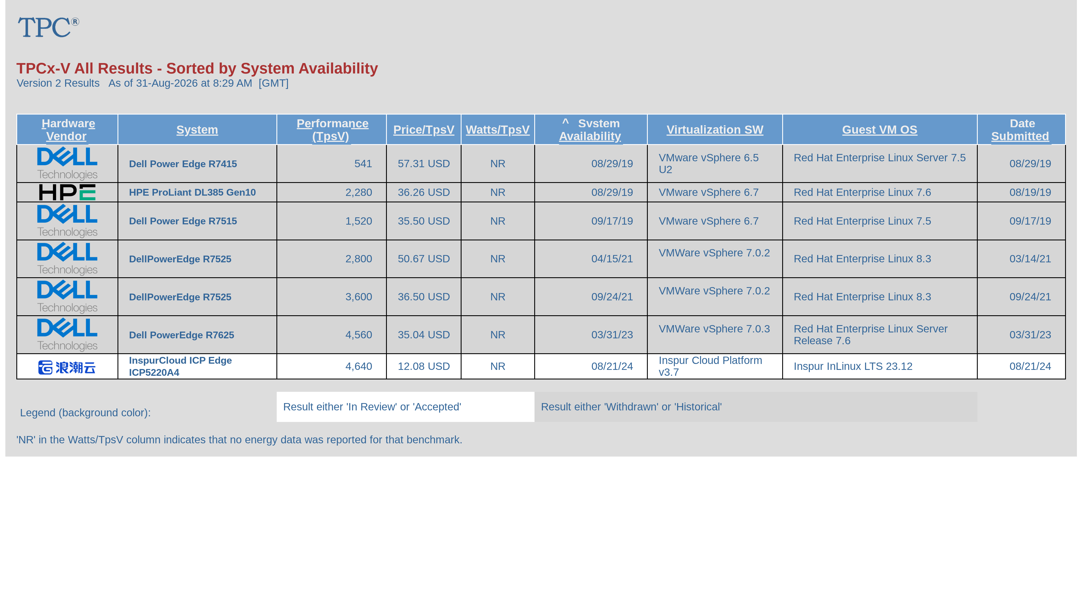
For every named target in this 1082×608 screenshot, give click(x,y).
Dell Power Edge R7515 (184, 221)
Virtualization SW (715, 129)
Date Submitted (1020, 129)
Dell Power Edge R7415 (184, 163)
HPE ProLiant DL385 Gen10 (194, 192)
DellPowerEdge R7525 (181, 259)
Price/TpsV (423, 129)
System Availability (590, 129)
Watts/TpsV (498, 129)
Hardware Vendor (68, 129)
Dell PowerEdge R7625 (183, 335)
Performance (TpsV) (333, 129)
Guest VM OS (879, 129)
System (197, 129)
